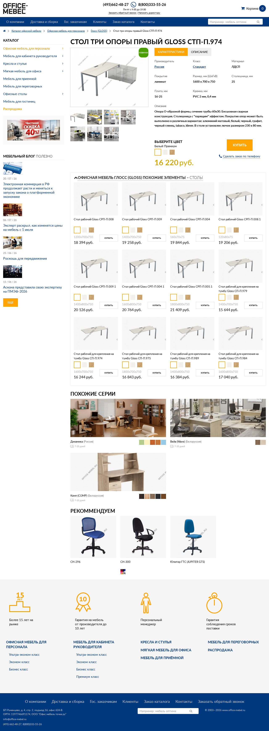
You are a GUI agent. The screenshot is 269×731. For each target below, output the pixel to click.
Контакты (148, 22)
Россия (159, 67)
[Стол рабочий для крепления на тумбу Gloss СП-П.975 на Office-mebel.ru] (144, 333)
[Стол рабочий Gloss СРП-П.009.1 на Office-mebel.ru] (96, 266)
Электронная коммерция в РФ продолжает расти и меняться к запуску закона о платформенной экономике (28, 190)
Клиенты (99, 22)
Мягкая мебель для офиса (22, 71)
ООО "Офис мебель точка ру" (49, 714)
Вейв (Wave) (177, 441)
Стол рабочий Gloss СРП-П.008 (94, 219)
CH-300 (125, 562)
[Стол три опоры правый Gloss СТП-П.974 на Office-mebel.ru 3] (111, 117)
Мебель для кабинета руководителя (30, 56)
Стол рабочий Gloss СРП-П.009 (142, 219)
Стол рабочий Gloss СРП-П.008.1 (240, 219)
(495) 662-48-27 (12, 724)
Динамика (76, 441)
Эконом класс (19, 662)
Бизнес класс (18, 669)
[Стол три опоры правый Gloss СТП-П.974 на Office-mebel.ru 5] (77, 134)
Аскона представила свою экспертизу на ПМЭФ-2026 (32, 289)
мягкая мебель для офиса (166, 650)
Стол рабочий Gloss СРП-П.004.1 (143, 286)
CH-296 (75, 562)
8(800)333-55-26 (152, 4)
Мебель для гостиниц (19, 101)
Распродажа (12, 109)
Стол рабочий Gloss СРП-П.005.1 (191, 286)
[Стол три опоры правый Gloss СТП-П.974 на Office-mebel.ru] (109, 77)
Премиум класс (87, 676)
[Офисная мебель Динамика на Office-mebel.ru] (118, 417)
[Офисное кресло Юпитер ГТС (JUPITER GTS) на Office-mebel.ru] (193, 536)
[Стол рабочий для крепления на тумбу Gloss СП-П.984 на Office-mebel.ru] (240, 333)
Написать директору (149, 12)
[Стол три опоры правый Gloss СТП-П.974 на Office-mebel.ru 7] (111, 134)
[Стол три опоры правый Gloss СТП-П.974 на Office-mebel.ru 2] (94, 117)
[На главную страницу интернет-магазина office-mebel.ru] (15, 8)
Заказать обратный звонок (122, 12)
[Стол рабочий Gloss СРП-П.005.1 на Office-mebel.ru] (192, 266)
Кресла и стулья (14, 63)
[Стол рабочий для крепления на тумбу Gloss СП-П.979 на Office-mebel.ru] (240, 266)
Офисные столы (15, 94)
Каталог (11, 40)
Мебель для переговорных (22, 86)
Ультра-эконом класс (24, 654)
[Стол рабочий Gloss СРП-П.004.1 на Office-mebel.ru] (144, 266)
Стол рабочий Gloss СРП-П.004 (190, 219)
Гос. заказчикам (75, 22)
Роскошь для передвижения (25, 258)
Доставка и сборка (44, 22)
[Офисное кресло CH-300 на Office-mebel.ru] (143, 536)
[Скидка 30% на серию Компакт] (33, 130)
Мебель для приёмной (162, 657)
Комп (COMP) (78, 495)
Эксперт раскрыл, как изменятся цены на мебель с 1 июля (33, 227)
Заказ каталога (123, 22)
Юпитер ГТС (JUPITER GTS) (187, 562)
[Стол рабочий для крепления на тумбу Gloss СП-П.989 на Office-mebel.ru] (192, 333)
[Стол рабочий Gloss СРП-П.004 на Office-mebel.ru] (192, 198)
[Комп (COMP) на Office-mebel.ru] (118, 471)
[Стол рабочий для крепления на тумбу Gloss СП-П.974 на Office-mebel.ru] (96, 333)
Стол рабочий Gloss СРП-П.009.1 (95, 286)
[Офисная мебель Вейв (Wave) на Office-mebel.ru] (218, 417)
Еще (10, 302)
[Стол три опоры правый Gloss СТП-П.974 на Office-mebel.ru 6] (94, 134)
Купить (240, 145)
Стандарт (199, 67)
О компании (15, 22)
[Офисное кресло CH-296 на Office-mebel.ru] (93, 536)
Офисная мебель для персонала (26, 48)
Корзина (254, 8)
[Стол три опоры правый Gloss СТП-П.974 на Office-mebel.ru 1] (77, 117)
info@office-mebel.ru (14, 719)
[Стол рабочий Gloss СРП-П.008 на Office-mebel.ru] (96, 198)
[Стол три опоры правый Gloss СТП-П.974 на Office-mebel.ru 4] (128, 117)
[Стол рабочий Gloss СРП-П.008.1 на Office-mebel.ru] (240, 198)
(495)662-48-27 (116, 4)
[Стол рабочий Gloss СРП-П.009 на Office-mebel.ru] (144, 198)
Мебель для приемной (19, 79)
